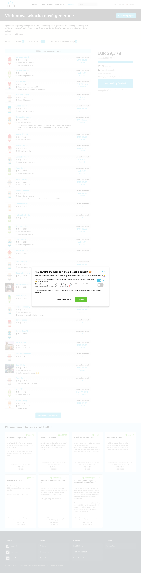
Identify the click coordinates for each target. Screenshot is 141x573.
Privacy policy (69, 290)
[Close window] (104, 271)
